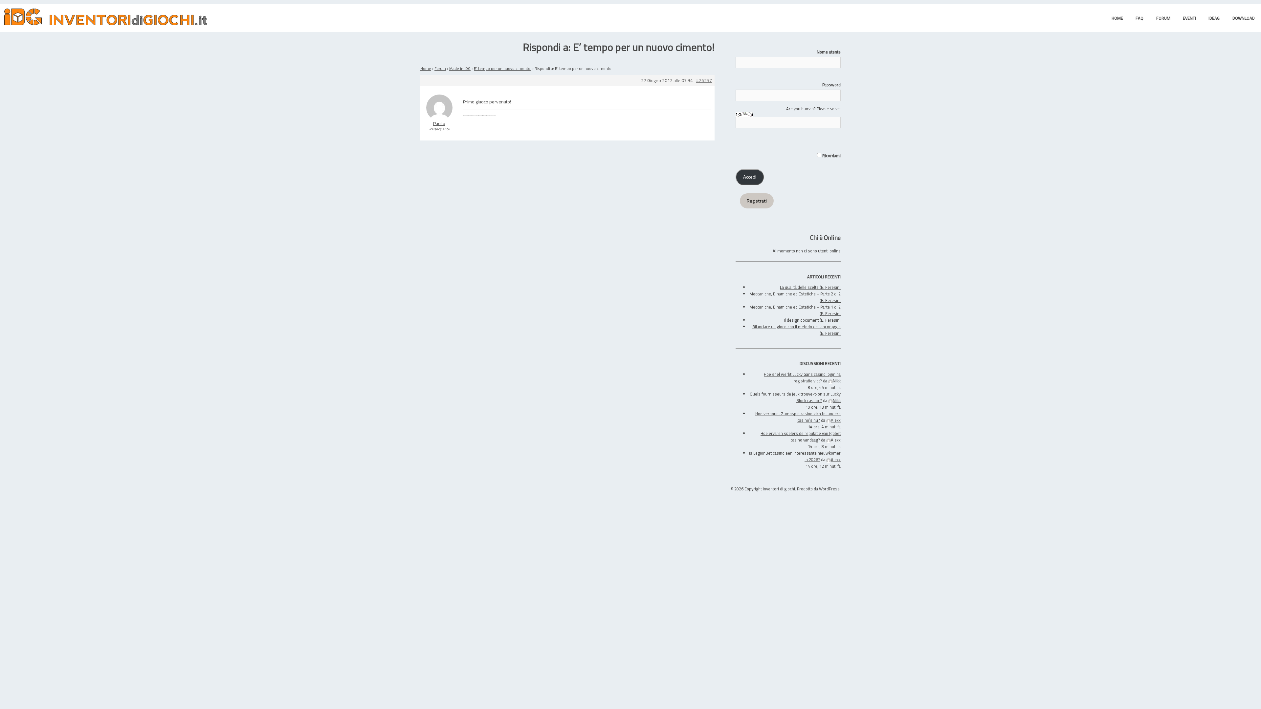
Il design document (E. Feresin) (812, 320)
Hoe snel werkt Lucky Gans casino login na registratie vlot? (802, 377)
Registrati (757, 200)
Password (831, 84)
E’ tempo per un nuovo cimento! (502, 68)
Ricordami (831, 155)
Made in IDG (460, 68)
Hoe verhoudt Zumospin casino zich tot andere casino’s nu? (798, 416)
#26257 (704, 80)
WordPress (829, 488)
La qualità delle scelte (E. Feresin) (810, 287)
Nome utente (829, 52)
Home (425, 68)
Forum (440, 68)
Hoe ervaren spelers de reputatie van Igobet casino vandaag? (801, 436)
